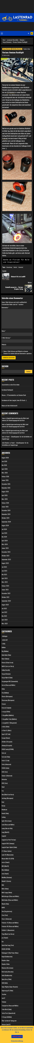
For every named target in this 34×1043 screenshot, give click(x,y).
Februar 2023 (5, 586)
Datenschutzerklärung (17, 1041)
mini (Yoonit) (5, 874)
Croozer (4, 704)
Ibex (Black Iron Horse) (8, 794)
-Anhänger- (5, 636)
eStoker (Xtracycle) (7, 742)
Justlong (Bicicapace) (7, 798)
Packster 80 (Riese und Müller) (10, 926)
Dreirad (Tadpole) (6, 708)
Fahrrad (4, 753)
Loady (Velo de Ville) (7, 828)
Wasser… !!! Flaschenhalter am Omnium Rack (14, 395)
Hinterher (4, 779)
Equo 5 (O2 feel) (6, 734)
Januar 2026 (5, 480)
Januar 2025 (5, 507)
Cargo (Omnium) (7, 49)
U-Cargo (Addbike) (7, 1017)
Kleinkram (4, 810)
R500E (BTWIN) (6, 949)
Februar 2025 (5, 503)
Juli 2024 (4, 529)
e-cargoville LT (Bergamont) (9, 723)
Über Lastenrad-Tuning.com (9, 1021)
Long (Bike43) (5, 832)
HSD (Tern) (4, 783)
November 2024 (6, 514)
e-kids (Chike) (5, 727)
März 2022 (5, 624)
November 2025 (6, 488)
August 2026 (5, 458)
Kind (3, 802)
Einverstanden (17, 1036)
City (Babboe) (5, 693)
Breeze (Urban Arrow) (7, 663)
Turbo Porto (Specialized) (8, 1013)
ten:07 (3, 998)
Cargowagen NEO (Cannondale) (10, 681)
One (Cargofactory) (7, 911)
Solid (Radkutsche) (7, 975)
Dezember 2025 (6, 484)
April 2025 (4, 495)
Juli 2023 (4, 567)
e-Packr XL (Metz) (6, 730)
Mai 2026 (4, 465)
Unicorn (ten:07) (6, 1024)
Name (4, 331)
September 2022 (6, 601)
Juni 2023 (4, 571)
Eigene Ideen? (32, 33)
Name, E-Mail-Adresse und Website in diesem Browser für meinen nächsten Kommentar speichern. (18, 352)
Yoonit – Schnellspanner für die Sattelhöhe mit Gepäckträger (15, 444)
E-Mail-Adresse (6, 338)
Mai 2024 (4, 537)
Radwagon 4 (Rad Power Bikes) (10, 953)
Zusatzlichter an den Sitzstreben (10, 385)
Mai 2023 (4, 574)
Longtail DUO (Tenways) (8, 843)
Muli (3, 885)
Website (4, 345)
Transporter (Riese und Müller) (10, 1006)
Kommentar (5, 308)
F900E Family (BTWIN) (8, 749)
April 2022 (4, 620)
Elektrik (15, 267)
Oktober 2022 (5, 597)
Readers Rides (6, 964)
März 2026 (5, 473)
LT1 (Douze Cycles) (6, 851)
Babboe (3, 647)
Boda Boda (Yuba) (6, 655)
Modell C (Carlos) (6, 881)
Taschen (4, 994)
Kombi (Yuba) (5, 813)
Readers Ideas (26, 49)
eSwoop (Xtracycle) (7, 745)
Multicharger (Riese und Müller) (10, 896)
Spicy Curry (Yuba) (6, 979)
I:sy (2, 791)
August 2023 (5, 563)
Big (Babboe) (5, 651)
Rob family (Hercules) (7, 972)
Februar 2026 (5, 476)
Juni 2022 (4, 612)
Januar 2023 (5, 590)
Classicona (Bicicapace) (8, 700)
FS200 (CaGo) (5, 768)
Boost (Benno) (5, 659)
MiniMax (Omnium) (17, 49)
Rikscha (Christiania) (7, 968)
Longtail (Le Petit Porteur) (9, 840)
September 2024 (6, 522)
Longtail (4, 836)
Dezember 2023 (6, 552)
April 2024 (5, 541)
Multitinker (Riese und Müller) (10, 900)
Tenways (4, 1002)
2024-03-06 (6, 55)
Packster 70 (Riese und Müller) (10, 923)
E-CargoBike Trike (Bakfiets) (9, 719)
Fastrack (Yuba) (6, 757)
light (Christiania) (6, 821)
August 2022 (5, 605)
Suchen (5, 366)
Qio (2, 942)
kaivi (3, 424)
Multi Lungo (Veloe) (7, 892)
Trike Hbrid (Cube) (6, 1009)
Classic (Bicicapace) (7, 696)
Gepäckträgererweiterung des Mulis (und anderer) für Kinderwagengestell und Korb (15, 419)
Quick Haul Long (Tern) (8, 945)
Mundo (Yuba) (5, 904)
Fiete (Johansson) (6, 764)
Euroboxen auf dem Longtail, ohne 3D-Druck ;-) (14, 400)
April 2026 (4, 469)
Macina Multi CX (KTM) (8, 859)
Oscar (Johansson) (7, 919)
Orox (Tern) (5, 915)
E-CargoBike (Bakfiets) (8, 715)
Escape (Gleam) (6, 738)
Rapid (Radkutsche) (7, 957)
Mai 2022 (4, 616)
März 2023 (5, 582)
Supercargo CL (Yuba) (7, 991)
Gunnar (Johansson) (7, 776)
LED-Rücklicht (11, 92)
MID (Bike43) (5, 866)
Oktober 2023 (5, 556)
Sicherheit (20, 267)
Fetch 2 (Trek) (5, 761)
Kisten (3, 806)
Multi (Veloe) (5, 889)
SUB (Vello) (5, 983)
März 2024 (5, 544)
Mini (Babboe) (5, 870)
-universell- (5, 640)
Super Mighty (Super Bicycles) (10, 987)
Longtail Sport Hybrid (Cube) (9, 847)
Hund (3, 787)
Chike (3, 689)
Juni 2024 (4, 533)
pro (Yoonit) (5, 938)
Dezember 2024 (6, 510)
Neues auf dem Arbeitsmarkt (9, 406)
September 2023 (6, 559)
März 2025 (5, 499)
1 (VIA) (3, 644)
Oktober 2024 (5, 518)
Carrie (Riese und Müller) (8, 685)
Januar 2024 (5, 548)
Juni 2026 (4, 461)
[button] (2, 33)
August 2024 (5, 525)
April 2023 (4, 578)
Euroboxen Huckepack (7, 390)
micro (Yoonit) (5, 862)
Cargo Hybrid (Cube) (7, 678)
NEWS (3, 908)
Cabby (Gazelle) (6, 670)
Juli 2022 (4, 608)
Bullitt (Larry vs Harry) (8, 666)
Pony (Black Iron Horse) (8, 934)
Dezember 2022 (6, 593)
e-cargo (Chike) (6, 712)
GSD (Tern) (4, 772)
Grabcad (4, 138)
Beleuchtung (9, 267)
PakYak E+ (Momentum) (8, 930)
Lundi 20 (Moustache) (7, 855)
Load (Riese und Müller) (8, 825)
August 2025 (5, 492)
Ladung (3, 817)
